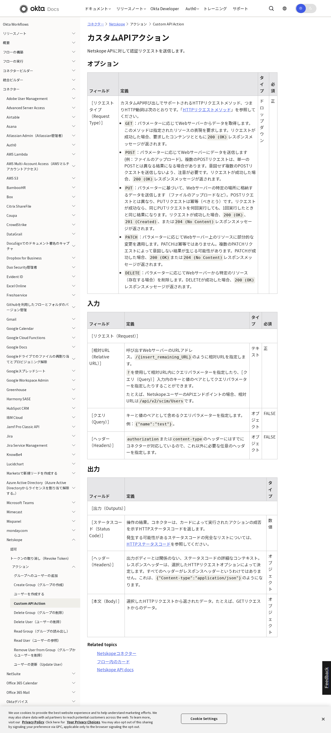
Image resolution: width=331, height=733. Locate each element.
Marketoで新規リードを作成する (32, 473)
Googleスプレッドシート (26, 371)
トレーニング (215, 8)
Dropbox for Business (24, 258)
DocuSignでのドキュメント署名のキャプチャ (38, 246)
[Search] (271, 8)
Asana (11, 126)
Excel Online (16, 285)
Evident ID (15, 276)
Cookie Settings (204, 719)
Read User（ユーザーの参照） (37, 640)
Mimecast (14, 511)
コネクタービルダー (18, 70)
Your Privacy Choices (83, 722)
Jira (10, 436)
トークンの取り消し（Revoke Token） (40, 558)
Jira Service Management (27, 445)
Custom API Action (29, 603)
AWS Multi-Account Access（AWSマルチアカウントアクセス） (38, 166)
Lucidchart (15, 463)
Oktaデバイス (17, 701)
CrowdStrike (17, 224)
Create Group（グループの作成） (40, 584)
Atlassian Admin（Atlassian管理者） (36, 135)
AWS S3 (12, 178)
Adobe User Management (27, 98)
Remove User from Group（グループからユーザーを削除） (45, 652)
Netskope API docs (115, 669)
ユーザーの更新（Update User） (39, 664)
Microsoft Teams (20, 502)
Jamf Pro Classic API (23, 426)
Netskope (14, 539)
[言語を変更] (284, 8)
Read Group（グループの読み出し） (42, 631)
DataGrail (14, 234)
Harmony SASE (19, 398)
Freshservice (17, 295)
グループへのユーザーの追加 (36, 575)
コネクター (11, 89)
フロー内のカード (113, 661)
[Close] (323, 719)
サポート (240, 8)
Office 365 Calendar (22, 683)
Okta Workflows (16, 24)
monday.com (17, 530)
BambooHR (16, 187)
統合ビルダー (13, 79)
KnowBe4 (14, 454)
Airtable (13, 117)
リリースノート (14, 33)
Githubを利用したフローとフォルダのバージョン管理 (38, 307)
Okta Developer (164, 8)
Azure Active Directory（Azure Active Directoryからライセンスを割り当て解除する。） (38, 488)
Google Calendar (20, 328)
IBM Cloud (15, 417)
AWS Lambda (17, 154)
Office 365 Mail (18, 692)
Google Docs (17, 347)
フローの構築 (13, 52)
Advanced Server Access (26, 108)
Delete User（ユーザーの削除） (38, 622)
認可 (13, 549)
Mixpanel (14, 521)
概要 (6, 42)
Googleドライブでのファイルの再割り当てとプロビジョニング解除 (38, 359)
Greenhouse (16, 389)
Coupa (12, 215)
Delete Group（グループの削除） (40, 612)
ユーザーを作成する (29, 594)
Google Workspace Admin (27, 380)
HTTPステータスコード (148, 544)
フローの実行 (13, 61)
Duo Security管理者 (22, 267)
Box (10, 196)
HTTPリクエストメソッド (207, 109)
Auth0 (11, 145)
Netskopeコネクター (116, 653)
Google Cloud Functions (26, 337)
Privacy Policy (33, 722)
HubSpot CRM (18, 408)
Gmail (11, 319)
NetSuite (14, 673)
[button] (96, 8)
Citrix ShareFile (19, 206)
